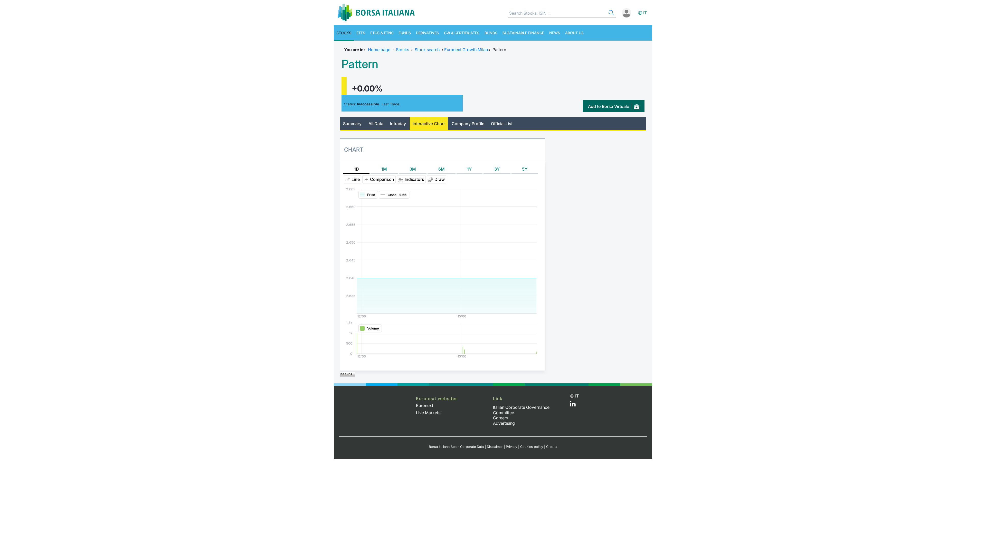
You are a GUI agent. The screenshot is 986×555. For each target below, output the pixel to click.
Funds (405, 33)
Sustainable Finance (523, 33)
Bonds (491, 33)
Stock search (427, 49)
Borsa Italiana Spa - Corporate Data (456, 447)
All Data (375, 123)
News (554, 33)
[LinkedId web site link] (573, 405)
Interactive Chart (429, 123)
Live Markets (428, 412)
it (645, 12)
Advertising (504, 423)
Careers (500, 417)
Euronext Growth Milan (466, 49)
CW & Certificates (461, 33)
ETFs (360, 33)
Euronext (424, 405)
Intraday (398, 123)
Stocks (343, 33)
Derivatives (427, 33)
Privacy (511, 447)
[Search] (611, 13)
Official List (502, 123)
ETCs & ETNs (381, 33)
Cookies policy (531, 447)
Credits (551, 447)
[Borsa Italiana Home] (376, 12)
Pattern (360, 64)
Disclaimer (495, 447)
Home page (379, 49)
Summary (352, 123)
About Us (574, 33)
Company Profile (468, 123)
